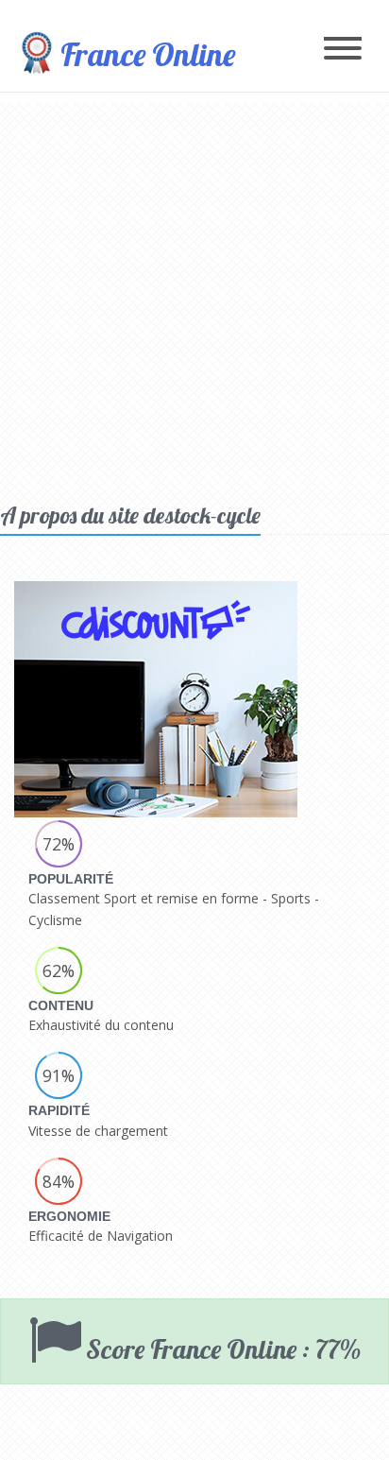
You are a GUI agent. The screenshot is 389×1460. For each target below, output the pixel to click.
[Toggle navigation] (343, 50)
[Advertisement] (194, 296)
